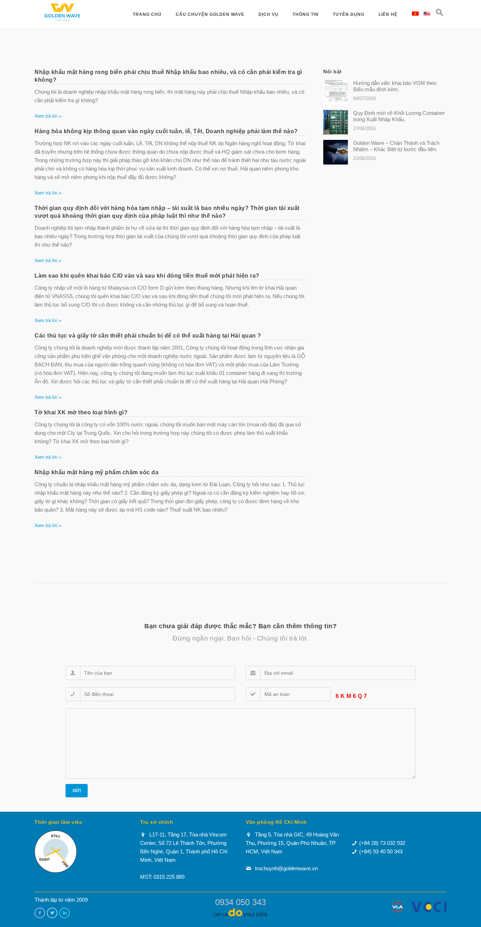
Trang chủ (147, 14)
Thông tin (306, 14)
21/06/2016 (364, 158)
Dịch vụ (268, 14)
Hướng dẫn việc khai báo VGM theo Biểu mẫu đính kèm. (394, 86)
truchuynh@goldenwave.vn (286, 868)
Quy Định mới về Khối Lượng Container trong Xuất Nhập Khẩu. (399, 116)
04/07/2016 (364, 98)
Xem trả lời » (48, 116)
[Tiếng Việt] (415, 13)
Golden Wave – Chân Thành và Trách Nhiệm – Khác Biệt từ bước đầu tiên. (396, 146)
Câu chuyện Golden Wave (210, 14)
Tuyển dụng (348, 14)
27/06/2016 (364, 128)
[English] (427, 13)
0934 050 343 (240, 902)
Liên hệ (388, 14)
